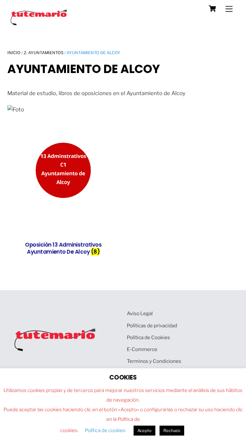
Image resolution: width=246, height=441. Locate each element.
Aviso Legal (140, 313)
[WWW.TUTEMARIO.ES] (39, 24)
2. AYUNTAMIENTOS (43, 52)
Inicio (13, 52)
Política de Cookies (148, 337)
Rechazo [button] (171, 430)
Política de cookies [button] (105, 430)
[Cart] (212, 8)
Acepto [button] (144, 430)
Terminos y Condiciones (154, 361)
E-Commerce (142, 349)
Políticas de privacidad (152, 326)
